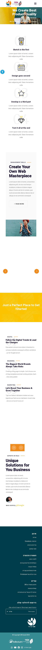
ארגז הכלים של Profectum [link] (28, 574)
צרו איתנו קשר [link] (32, 596)
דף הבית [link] (33, 21)
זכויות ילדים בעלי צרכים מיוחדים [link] (27, 592)
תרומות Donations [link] (30, 541)
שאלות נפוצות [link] (32, 588)
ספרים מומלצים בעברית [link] (29, 570)
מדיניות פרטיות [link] (31, 545)
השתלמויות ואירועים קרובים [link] (28, 563)
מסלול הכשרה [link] (32, 567)
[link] (2, 71)
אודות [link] (34, 537)
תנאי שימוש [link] (32, 549)
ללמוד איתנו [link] (32, 559)
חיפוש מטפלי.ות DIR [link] (30, 585)
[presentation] (5, 271)
